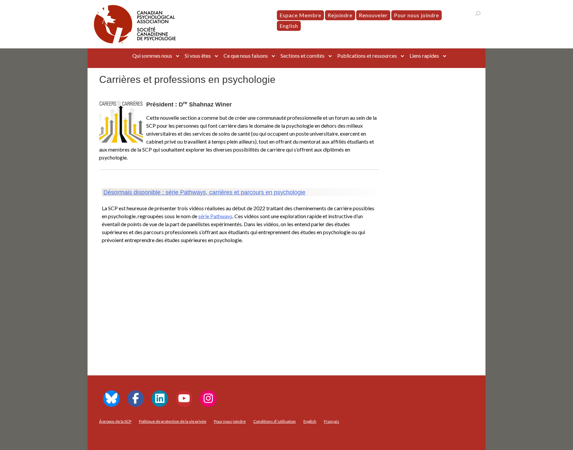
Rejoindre (340, 15)
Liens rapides (424, 55)
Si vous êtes (198, 55)
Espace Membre (300, 15)
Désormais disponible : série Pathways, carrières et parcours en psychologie (204, 192)
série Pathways (215, 216)
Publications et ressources (367, 55)
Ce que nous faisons (245, 55)
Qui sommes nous (152, 55)
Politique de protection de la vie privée (172, 421)
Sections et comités (303, 55)
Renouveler (373, 15)
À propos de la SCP (115, 421)
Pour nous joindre (416, 15)
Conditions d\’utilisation (274, 421)
